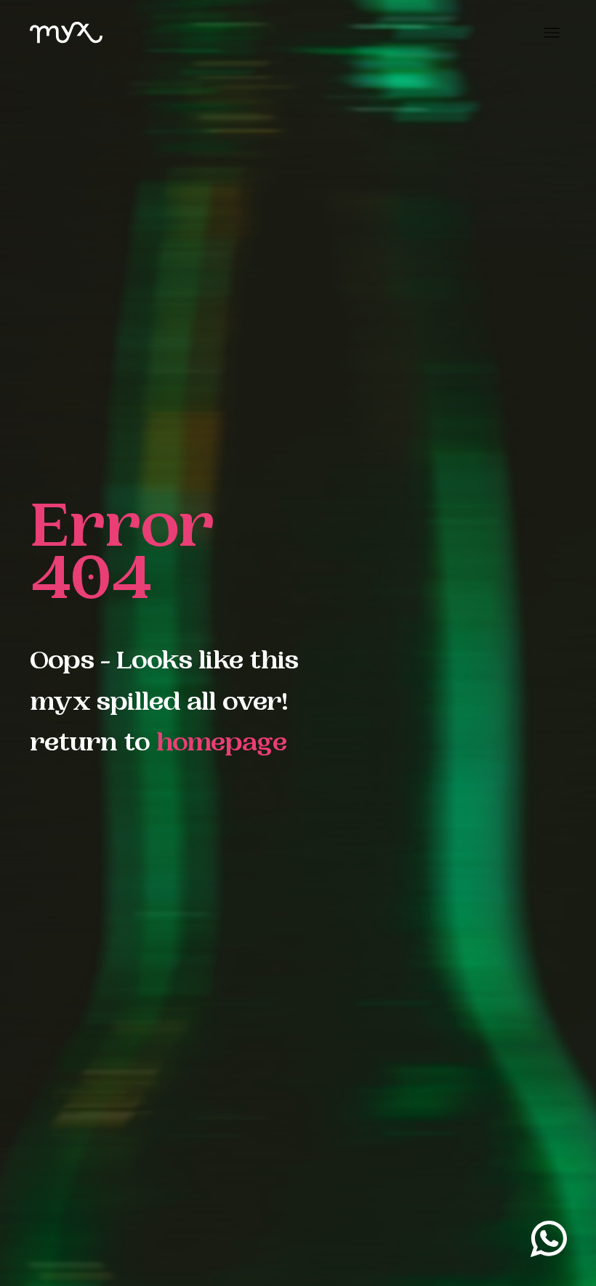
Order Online (532, 1254)
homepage (221, 745)
